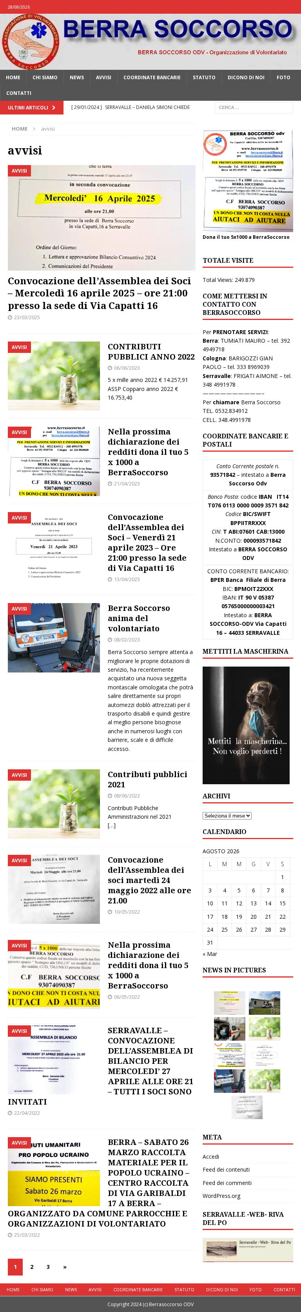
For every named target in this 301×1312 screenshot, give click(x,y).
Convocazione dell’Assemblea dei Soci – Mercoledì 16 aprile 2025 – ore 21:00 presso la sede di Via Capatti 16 (99, 292)
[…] (112, 825)
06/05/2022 (127, 996)
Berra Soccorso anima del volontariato (139, 618)
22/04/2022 (27, 1112)
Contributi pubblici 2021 (147, 779)
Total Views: (219, 279)
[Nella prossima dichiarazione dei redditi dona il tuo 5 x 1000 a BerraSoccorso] (229, 1055)
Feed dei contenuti (226, 1169)
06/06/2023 (127, 367)
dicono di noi (246, 77)
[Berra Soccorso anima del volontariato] (229, 1081)
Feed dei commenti (227, 1183)
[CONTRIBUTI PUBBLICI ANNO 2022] (264, 1029)
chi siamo (45, 77)
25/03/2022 (27, 1234)
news (77, 77)
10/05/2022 (127, 911)
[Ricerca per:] (254, 107)
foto (283, 77)
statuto (204, 77)
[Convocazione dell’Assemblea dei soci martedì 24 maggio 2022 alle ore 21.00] (247, 1107)
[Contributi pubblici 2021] (264, 1081)
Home (13, 77)
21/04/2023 (127, 483)
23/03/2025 (27, 317)
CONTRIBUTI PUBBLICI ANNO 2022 (151, 351)
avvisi (103, 77)
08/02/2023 (127, 639)
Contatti (18, 93)
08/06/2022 (127, 795)
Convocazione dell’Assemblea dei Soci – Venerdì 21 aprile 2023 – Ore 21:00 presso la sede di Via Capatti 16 (147, 542)
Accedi (211, 1156)
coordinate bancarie (152, 77)
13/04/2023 (127, 579)
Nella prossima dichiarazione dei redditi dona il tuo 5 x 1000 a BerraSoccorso (148, 452)
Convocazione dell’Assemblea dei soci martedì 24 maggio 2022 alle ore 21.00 (149, 880)
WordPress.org (221, 1195)
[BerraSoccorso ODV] (150, 65)
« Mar (210, 954)
